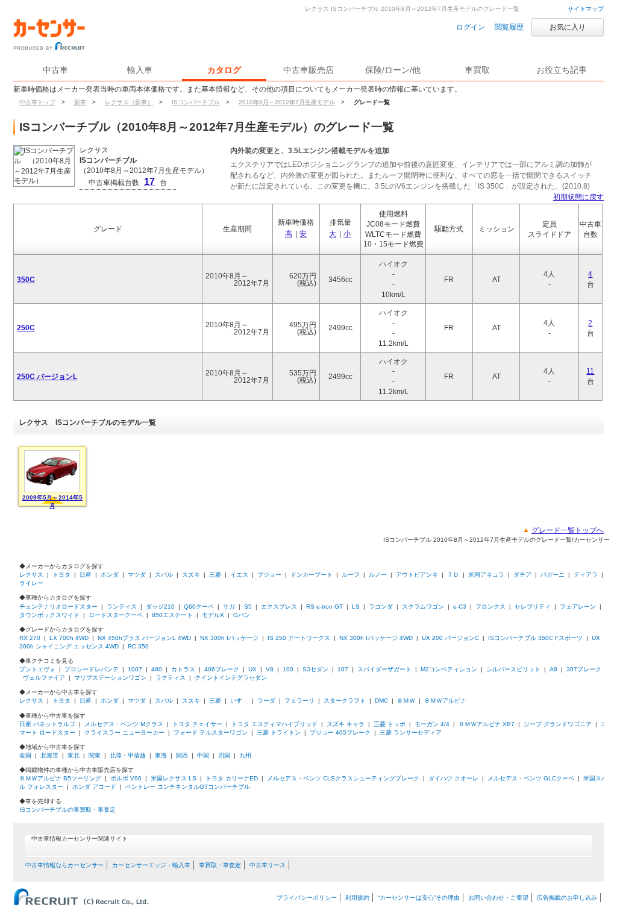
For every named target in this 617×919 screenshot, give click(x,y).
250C (26, 328)
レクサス (31, 574)
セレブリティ (533, 606)
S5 (248, 606)
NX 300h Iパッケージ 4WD (376, 638)
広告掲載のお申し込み (567, 897)
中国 (203, 755)
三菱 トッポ (390, 724)
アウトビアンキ (417, 574)
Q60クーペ (199, 606)
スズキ (191, 574)
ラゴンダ (381, 606)
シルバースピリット (513, 669)
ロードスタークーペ (116, 615)
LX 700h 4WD (69, 638)
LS (356, 606)
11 (590, 371)
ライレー (31, 583)
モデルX (213, 615)
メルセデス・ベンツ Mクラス (123, 724)
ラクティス (170, 677)
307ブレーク (583, 669)
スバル (164, 574)
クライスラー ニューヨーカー (124, 732)
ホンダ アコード (94, 786)
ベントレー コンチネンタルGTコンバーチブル (187, 786)
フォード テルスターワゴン (211, 732)
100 (288, 669)
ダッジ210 (160, 606)
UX (252, 669)
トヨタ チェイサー (197, 724)
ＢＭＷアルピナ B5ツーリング (60, 778)
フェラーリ (299, 700)
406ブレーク (221, 669)
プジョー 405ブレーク (340, 732)
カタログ (224, 70)
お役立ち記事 (561, 70)
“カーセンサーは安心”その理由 (419, 897)
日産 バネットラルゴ (47, 724)
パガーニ (552, 574)
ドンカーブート (311, 574)
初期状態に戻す (578, 197)
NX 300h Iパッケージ (229, 638)
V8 (270, 669)
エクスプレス (279, 606)
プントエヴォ (37, 669)
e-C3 (459, 606)
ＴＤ (453, 574)
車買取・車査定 (220, 865)
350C (26, 279)
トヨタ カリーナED (231, 778)
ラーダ (266, 700)
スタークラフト (345, 700)
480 (156, 669)
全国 (25, 755)
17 (149, 182)
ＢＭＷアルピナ (445, 700)
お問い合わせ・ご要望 (498, 897)
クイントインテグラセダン (231, 677)
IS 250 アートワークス (299, 638)
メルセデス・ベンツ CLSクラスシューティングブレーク (343, 778)
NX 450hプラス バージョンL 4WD (144, 638)
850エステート (172, 615)
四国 (224, 755)
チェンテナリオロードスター (58, 606)
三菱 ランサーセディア (411, 732)
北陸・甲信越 (128, 755)
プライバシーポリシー (307, 897)
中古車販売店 (308, 70)
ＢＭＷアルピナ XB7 (487, 724)
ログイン (470, 27)
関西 (182, 755)
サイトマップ (586, 8)
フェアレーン (578, 606)
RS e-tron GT (324, 606)
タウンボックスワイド (49, 615)
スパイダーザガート (384, 669)
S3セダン (315, 669)
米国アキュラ (486, 574)
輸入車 (139, 70)
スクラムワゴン (423, 606)
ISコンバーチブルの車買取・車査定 (67, 809)
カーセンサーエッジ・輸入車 (151, 865)
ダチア (522, 574)
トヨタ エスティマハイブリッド (274, 724)
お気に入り (568, 27)
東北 (73, 755)
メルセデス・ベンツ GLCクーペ (530, 778)
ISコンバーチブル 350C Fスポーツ (535, 638)
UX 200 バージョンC (450, 638)
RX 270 (29, 638)
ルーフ (351, 574)
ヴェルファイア (44, 677)
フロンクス (490, 606)
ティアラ (586, 574)
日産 (86, 574)
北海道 (49, 755)
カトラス (183, 669)
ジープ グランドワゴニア (558, 724)
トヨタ (61, 574)
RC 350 (138, 646)
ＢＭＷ (406, 700)
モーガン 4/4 (432, 724)
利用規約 (357, 897)
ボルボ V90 (126, 778)
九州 (245, 755)
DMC (381, 700)
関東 (95, 755)
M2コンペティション (449, 669)
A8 (553, 669)
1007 (135, 669)
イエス (239, 574)
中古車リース (267, 865)
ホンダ (110, 574)
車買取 (477, 70)
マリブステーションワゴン (110, 677)
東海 (161, 755)
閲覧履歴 (509, 27)
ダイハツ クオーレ (453, 778)
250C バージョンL (47, 376)
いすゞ (239, 700)
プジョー (269, 574)
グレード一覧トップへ (567, 530)
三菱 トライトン (279, 732)
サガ (229, 606)
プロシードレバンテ (91, 669)
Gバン (241, 615)
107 (342, 669)
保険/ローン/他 (393, 70)
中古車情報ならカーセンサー (64, 865)
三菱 (215, 574)
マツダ (137, 574)
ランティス (122, 606)
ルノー (378, 574)
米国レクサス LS (173, 778)
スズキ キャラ (346, 724)
